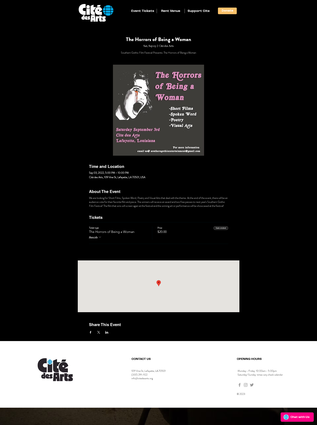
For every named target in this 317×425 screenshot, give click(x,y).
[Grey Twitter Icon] (251, 384)
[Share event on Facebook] (90, 332)
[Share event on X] (98, 332)
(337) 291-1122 (139, 375)
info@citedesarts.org (142, 378)
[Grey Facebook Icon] (239, 384)
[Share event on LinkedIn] (106, 332)
